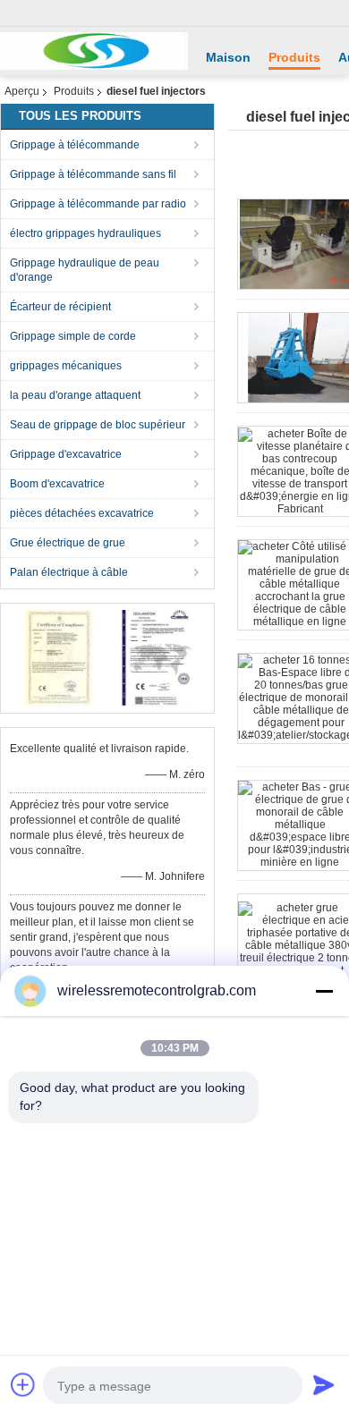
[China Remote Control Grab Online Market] (94, 51)
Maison (228, 57)
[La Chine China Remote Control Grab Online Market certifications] (58, 657)
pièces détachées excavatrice (82, 513)
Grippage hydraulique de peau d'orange (84, 270)
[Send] (324, 1384)
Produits (294, 57)
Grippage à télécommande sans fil (93, 174)
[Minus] (324, 991)
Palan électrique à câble (69, 572)
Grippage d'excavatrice (66, 454)
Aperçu (21, 91)
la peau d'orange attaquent (75, 395)
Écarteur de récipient (60, 306)
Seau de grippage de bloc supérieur (97, 425)
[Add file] (23, 1384)
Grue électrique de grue (67, 543)
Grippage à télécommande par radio (98, 204)
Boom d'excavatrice (57, 484)
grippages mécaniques (66, 366)
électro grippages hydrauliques (85, 233)
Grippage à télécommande (75, 145)
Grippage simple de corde (73, 336)
